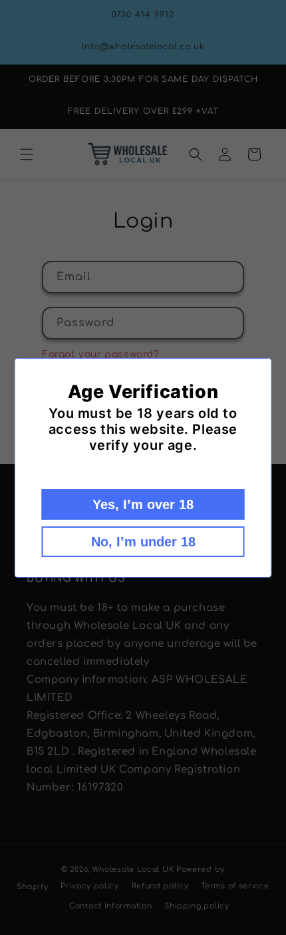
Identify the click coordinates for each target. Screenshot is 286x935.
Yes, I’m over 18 (143, 504)
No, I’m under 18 (143, 541)
